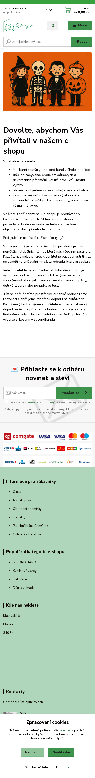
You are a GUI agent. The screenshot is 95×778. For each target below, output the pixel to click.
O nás (17, 492)
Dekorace (20, 579)
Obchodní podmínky (27, 509)
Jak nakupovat (23, 500)
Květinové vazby (25, 571)
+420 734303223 (14, 8)
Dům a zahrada (24, 588)
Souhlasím (61, 752)
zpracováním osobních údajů (40, 402)
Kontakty (19, 517)
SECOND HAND (24, 562)
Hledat (81, 41)
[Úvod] (21, 25)
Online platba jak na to (29, 534)
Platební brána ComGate (31, 526)
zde (66, 767)
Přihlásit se (70, 393)
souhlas (65, 730)
